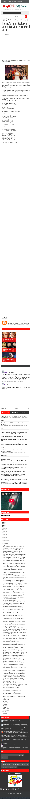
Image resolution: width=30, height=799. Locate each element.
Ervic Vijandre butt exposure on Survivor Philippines (14, 676)
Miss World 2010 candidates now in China (12, 690)
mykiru (4, 744)
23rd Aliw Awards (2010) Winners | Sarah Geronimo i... (14, 606)
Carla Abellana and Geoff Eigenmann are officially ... (14, 555)
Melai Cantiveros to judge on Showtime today (12, 623)
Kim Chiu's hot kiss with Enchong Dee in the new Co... (14, 601)
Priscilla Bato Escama (8, 731)
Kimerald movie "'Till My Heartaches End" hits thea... (14, 669)
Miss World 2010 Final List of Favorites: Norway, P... (14, 548)
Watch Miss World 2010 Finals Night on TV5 (12, 551)
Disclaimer (4, 757)
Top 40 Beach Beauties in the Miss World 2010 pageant (14, 627)
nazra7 (4, 724)
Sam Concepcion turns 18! (8, 617)
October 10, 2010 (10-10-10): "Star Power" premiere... (14, 649)
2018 (3, 526)
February (5, 708)
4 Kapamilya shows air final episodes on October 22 (14, 618)
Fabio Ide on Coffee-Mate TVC (9, 681)
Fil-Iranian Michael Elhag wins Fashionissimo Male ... (14, 580)
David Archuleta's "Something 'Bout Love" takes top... (14, 679)
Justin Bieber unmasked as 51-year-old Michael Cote (14, 688)
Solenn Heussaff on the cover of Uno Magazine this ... (14, 670)
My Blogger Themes (21, 795)
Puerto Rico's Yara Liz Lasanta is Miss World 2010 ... (14, 603)
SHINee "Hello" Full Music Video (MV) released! (13, 678)
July (4, 701)
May (4, 704)
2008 (3, 713)
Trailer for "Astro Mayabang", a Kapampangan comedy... (15, 629)
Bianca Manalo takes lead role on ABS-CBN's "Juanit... (14, 658)
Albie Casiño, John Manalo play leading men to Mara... (14, 624)
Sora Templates (12, 795)
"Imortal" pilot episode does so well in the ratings (13, 672)
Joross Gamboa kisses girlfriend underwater (12, 693)
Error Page (19, 1)
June (4, 702)
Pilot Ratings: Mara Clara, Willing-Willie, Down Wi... (14, 565)
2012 (3, 536)
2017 (3, 528)
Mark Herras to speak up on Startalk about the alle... (14, 653)
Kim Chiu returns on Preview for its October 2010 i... (14, 695)
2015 (3, 531)
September (5, 698)
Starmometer (13, 767)
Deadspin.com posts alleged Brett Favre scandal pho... (14, 644)
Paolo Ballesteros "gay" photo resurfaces (7, 722)
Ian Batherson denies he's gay (9, 600)
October (5, 543)
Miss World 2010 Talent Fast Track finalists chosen (14, 682)
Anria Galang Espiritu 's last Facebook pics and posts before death (12, 729)
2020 (3, 523)
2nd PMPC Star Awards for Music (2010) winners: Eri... (14, 647)
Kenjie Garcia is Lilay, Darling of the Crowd (12, 666)
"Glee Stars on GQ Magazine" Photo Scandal (12, 589)
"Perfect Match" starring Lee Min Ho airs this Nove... (14, 561)
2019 (3, 525)
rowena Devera (6, 739)
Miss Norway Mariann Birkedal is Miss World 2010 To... (14, 577)
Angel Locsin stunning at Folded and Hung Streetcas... (14, 545)
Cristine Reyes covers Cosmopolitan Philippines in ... (14, 675)
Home (4, 1)
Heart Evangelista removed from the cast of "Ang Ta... (14, 578)
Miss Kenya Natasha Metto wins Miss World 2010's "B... (15, 554)
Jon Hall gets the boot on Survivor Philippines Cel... (14, 581)
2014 (3, 532)
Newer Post (3, 408)
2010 (3, 539)
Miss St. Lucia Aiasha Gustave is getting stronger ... (14, 609)
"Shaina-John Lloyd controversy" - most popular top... (14, 696)
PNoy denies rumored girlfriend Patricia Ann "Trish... (14, 656)
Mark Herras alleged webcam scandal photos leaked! (14, 659)
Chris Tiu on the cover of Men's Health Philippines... (14, 549)
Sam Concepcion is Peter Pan (9, 598)
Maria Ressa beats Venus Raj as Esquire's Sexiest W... (14, 638)
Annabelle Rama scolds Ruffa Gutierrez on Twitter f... (14, 673)
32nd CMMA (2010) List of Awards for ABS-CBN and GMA (15, 635)
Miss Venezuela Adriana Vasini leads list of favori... (14, 662)
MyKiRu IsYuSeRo (18, 793)
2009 (3, 711)
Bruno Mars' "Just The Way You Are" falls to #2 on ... (14, 610)
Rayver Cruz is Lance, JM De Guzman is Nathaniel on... (15, 652)
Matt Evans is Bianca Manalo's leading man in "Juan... (14, 614)
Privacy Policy (20, 755)
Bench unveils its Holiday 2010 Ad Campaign (12, 569)
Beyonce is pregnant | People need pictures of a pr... (14, 594)
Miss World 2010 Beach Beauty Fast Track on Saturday (15, 632)
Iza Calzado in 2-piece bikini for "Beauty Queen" (13, 636)
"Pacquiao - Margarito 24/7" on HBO (10, 574)
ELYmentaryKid (16, 764)
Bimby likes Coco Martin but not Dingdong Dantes (13, 588)
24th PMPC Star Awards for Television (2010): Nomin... (14, 572)
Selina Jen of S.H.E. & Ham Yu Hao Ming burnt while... (14, 575)
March (4, 707)
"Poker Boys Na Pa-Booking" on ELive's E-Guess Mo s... (15, 692)
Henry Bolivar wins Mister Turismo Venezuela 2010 (13, 615)
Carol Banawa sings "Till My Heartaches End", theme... (14, 639)
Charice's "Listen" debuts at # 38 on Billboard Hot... (14, 685)
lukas (4, 720)
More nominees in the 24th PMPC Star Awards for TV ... (15, 571)
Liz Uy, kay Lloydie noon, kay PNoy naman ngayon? (14, 586)
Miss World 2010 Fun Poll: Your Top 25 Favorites (13, 597)
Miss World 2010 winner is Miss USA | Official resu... (14, 546)
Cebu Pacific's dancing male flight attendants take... (14, 655)
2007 (3, 714)
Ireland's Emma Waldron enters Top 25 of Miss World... (14, 566)
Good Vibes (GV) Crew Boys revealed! (11, 687)
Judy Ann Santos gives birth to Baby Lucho (12, 661)
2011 (3, 537)
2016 (3, 529)
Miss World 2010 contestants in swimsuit (11, 641)
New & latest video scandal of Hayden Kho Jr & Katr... (14, 621)
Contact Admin (10, 755)
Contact (14, 1)
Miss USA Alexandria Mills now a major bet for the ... (14, 560)
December (5, 540)
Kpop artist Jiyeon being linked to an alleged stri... (13, 664)
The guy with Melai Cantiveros (9, 626)
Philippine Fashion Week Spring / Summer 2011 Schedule (15, 583)
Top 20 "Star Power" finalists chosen (10, 612)
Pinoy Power (5, 767)
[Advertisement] (15, 48)
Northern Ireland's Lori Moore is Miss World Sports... (14, 584)
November (5, 542)
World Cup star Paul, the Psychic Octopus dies (13, 568)
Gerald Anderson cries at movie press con (12, 643)
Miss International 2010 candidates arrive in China (13, 592)
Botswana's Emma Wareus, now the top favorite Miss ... (15, 646)
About (9, 1)
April (4, 705)
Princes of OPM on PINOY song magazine (12, 633)
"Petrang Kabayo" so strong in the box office (12, 595)
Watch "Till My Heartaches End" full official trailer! (13, 620)
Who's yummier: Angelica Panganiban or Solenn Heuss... (15, 558)
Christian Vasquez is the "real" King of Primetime (13, 630)
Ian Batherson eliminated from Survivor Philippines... (14, 607)
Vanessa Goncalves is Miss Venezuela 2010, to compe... (15, 557)
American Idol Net (6, 764)
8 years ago (17, 722)
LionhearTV (25, 764)
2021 (3, 522)
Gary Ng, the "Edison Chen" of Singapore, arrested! (14, 563)
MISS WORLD (4, 35)
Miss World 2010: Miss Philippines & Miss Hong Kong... (15, 667)
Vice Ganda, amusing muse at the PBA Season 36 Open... (15, 684)
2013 (3, 534)
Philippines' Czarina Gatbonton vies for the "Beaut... (14, 604)
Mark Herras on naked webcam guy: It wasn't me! (13, 650)
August (4, 699)
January (5, 710)
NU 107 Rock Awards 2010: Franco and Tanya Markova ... (15, 552)
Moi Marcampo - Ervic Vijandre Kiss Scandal (12, 591)
